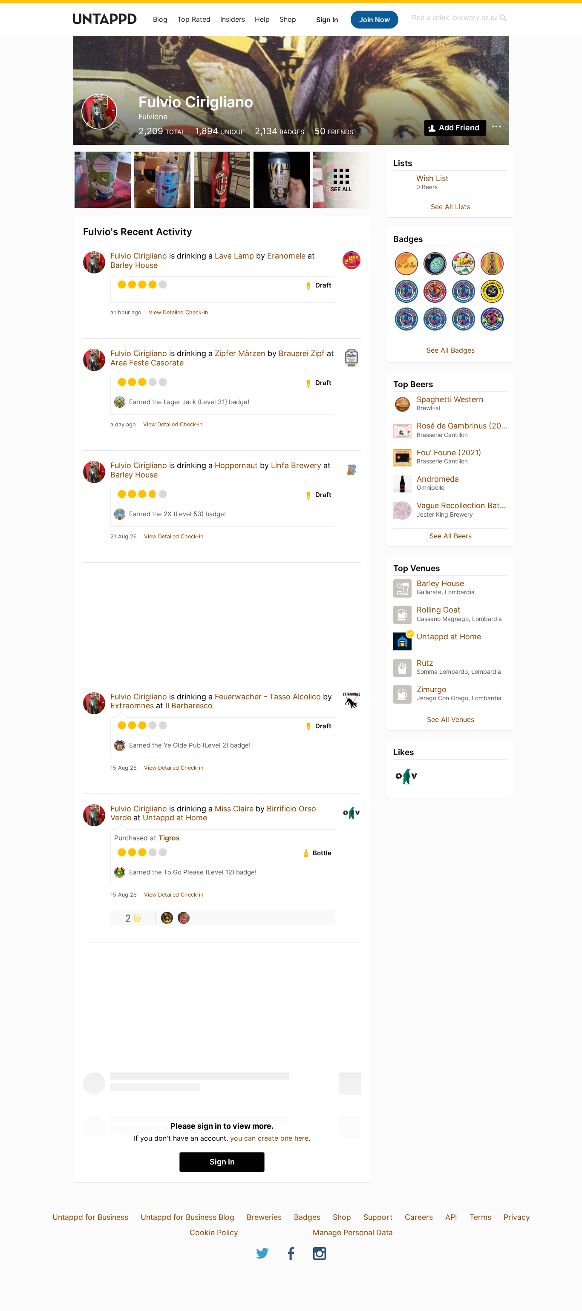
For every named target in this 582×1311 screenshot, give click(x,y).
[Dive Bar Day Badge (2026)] (492, 264)
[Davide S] (167, 918)
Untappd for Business (90, 1217)
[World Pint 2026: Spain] (406, 320)
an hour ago (125, 313)
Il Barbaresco (189, 705)
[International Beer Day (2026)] (435, 264)
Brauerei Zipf (302, 353)
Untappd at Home (175, 817)
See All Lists (450, 206)
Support (377, 1217)
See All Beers (450, 536)
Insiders (232, 19)
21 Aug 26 (123, 537)
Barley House (134, 265)
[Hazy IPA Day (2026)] (406, 264)
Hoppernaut (236, 465)
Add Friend (459, 127)
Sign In (327, 19)
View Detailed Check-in (178, 313)
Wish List (432, 178)
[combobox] (459, 17)
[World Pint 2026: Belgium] (435, 320)
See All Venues (450, 719)
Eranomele (286, 255)
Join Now (374, 19)
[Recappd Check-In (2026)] (463, 264)
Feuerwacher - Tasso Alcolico (268, 696)
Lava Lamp (234, 255)
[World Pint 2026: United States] (492, 320)
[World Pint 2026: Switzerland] (406, 292)
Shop (287, 19)
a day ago (123, 425)
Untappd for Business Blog (187, 1217)
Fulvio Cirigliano (138, 255)
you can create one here (269, 1138)
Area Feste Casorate (147, 362)
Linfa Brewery (296, 465)
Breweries (264, 1217)
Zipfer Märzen (240, 353)
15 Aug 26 (123, 768)
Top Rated (193, 19)
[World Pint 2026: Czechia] (463, 292)
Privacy (517, 1217)
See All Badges (450, 350)
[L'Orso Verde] (406, 777)
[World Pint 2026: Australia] (435, 292)
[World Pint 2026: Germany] (463, 320)
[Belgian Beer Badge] (492, 292)
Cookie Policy (214, 1232)
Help (262, 19)
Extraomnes (132, 705)
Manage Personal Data (353, 1232)
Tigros (169, 838)
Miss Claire (234, 808)
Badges (307, 1217)
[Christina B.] (184, 918)
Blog (160, 19)
